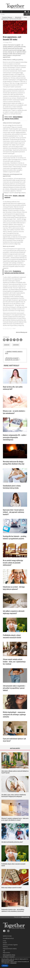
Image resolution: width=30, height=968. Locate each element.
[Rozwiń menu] (1, 11)
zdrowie (16, 345)
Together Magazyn (7, 17)
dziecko (6, 345)
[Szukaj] (27, 14)
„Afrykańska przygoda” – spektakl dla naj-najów (12, 359)
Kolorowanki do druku (9, 955)
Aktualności (18, 17)
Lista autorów (25, 917)
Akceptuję (5, 965)
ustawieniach (13, 963)
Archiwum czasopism (9, 957)
